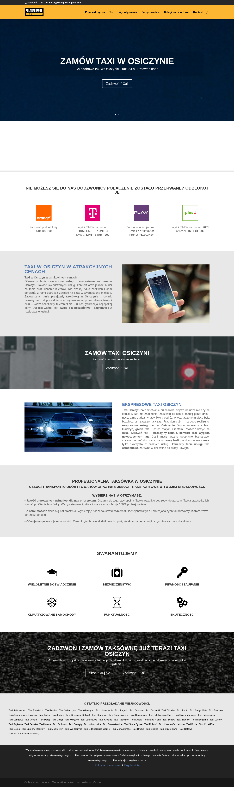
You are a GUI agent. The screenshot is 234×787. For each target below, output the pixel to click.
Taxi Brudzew (216, 710)
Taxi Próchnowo (206, 715)
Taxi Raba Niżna (152, 719)
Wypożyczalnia (128, 12)
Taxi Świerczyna (67, 710)
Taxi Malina (51, 710)
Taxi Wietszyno (86, 710)
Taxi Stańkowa (99, 715)
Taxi (111, 12)
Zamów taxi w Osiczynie (117, 61)
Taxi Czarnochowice (185, 715)
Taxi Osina (14, 728)
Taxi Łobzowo (16, 719)
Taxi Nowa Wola (104, 710)
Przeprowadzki (150, 12)
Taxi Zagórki (121, 710)
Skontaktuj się (99, 673)
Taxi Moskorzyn (54, 728)
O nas (97, 782)
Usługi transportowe (176, 12)
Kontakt (198, 12)
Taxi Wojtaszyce (73, 728)
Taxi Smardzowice (118, 715)
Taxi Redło (182, 710)
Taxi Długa (136, 719)
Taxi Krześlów (206, 724)
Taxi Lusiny (216, 719)
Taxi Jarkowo (60, 724)
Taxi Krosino (105, 719)
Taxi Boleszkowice (112, 724)
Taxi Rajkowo (16, 724)
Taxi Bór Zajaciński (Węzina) (24, 733)
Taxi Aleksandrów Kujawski (23, 715)
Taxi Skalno (152, 728)
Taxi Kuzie (191, 724)
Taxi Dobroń (150, 724)
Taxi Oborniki (153, 710)
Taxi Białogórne (199, 719)
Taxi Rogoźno (121, 719)
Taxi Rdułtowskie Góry (161, 715)
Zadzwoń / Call (117, 84)
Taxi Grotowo (137, 710)
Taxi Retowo (185, 728)
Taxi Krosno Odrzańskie (172, 724)
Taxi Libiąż (57, 719)
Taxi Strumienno (168, 728)
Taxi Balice (45, 715)
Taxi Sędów (169, 719)
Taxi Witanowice (92, 724)
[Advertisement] (117, 147)
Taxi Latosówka (89, 719)
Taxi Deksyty (75, 724)
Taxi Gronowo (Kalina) (78, 715)
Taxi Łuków (58, 715)
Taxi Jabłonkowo (17, 710)
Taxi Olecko (31, 719)
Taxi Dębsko (31, 724)
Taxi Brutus (138, 728)
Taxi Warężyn (72, 719)
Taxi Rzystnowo (138, 715)
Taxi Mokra (45, 724)
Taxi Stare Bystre (133, 724)
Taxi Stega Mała (198, 710)
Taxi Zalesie (183, 719)
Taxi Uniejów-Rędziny (33, 728)
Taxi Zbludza (168, 710)
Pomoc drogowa (95, 12)
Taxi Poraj (44, 719)
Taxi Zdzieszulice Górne (97, 728)
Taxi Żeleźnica (36, 710)
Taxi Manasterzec (121, 728)
